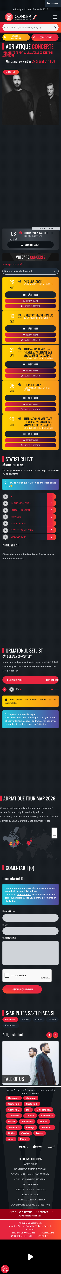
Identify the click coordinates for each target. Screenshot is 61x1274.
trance (52, 1019)
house (25, 1019)
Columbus (16, 37)
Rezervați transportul (31, 306)
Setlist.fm (41, 724)
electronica (11, 1025)
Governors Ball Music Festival (30, 1204)
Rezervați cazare (32, 301)
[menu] (55, 17)
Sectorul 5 (14, 1127)
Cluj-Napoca (44, 1109)
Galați (11, 1121)
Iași (28, 1109)
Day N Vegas (30, 1184)
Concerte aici (46, 37)
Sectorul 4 (27, 1121)
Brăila (11, 1133)
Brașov (43, 1121)
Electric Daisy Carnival (30, 1189)
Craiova (30, 1115)
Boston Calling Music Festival (30, 1174)
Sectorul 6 (31, 1104)
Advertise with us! (30, 1216)
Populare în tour (21, 1212)
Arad (11, 1139)
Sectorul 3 (14, 1104)
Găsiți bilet (32, 294)
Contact (43, 1212)
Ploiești (30, 1127)
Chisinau (31, 1098)
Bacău (39, 1133)
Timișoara (13, 1115)
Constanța (47, 1115)
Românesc (54, 3)
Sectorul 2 (14, 1109)
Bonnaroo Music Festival (30, 1169)
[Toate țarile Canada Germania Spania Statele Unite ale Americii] (30, 271)
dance (38, 1019)
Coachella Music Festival (30, 1179)
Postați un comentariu (22, 989)
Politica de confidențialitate (32, 1234)
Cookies (43, 1236)
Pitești (23, 1139)
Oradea (25, 1133)
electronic (10, 1019)
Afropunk (30, 1164)
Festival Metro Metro (30, 1199)
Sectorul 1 (47, 1127)
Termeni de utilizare (22, 1233)
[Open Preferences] (5, 1269)
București (13, 1098)
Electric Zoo (30, 1194)
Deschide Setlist (33, 244)
